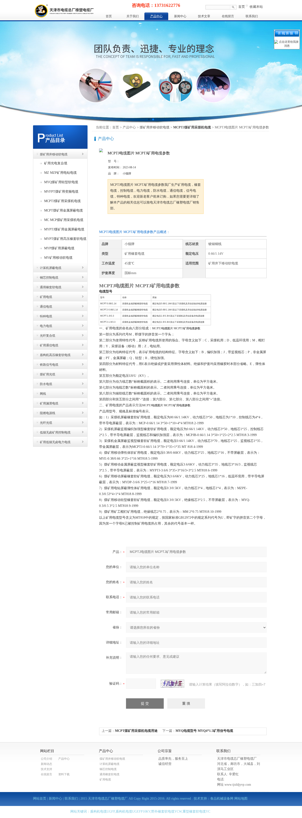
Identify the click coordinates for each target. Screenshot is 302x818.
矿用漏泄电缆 (49, 403)
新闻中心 (180, 16)
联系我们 (252, 16)
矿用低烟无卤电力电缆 (55, 442)
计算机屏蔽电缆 (50, 268)
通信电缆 (46, 306)
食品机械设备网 (221, 798)
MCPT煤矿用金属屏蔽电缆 (63, 210)
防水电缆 (46, 384)
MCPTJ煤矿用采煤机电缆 (62, 201)
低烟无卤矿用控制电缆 (55, 432)
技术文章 (204, 16)
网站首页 (39, 798)
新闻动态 (46, 764)
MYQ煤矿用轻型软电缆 (61, 182)
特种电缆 (46, 316)
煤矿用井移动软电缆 (53, 154)
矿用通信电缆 (49, 345)
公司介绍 (46, 758)
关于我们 (132, 16)
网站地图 (240, 798)
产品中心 (156, 16)
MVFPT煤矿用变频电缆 (61, 191)
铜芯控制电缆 (49, 277)
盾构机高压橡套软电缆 (55, 355)
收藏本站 (256, 6)
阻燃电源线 (47, 413)
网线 (43, 393)
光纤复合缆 (47, 335)
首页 (241, 6)
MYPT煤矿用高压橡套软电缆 (65, 239)
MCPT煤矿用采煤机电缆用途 (136, 731)
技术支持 (46, 769)
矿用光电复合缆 (55, 163)
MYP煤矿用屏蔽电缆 (59, 248)
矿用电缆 (46, 297)
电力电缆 (46, 326)
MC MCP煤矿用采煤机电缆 (63, 220)
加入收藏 (156, 223)
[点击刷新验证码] (172, 684)
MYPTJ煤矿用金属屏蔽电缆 (64, 229)
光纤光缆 (46, 422)
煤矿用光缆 (47, 374)
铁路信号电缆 (49, 364)
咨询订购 (122, 223)
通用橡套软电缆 (50, 287)
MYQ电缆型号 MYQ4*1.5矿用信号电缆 (204, 731)
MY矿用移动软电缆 (58, 257)
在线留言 (228, 16)
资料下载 (64, 774)
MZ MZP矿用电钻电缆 (60, 172)
